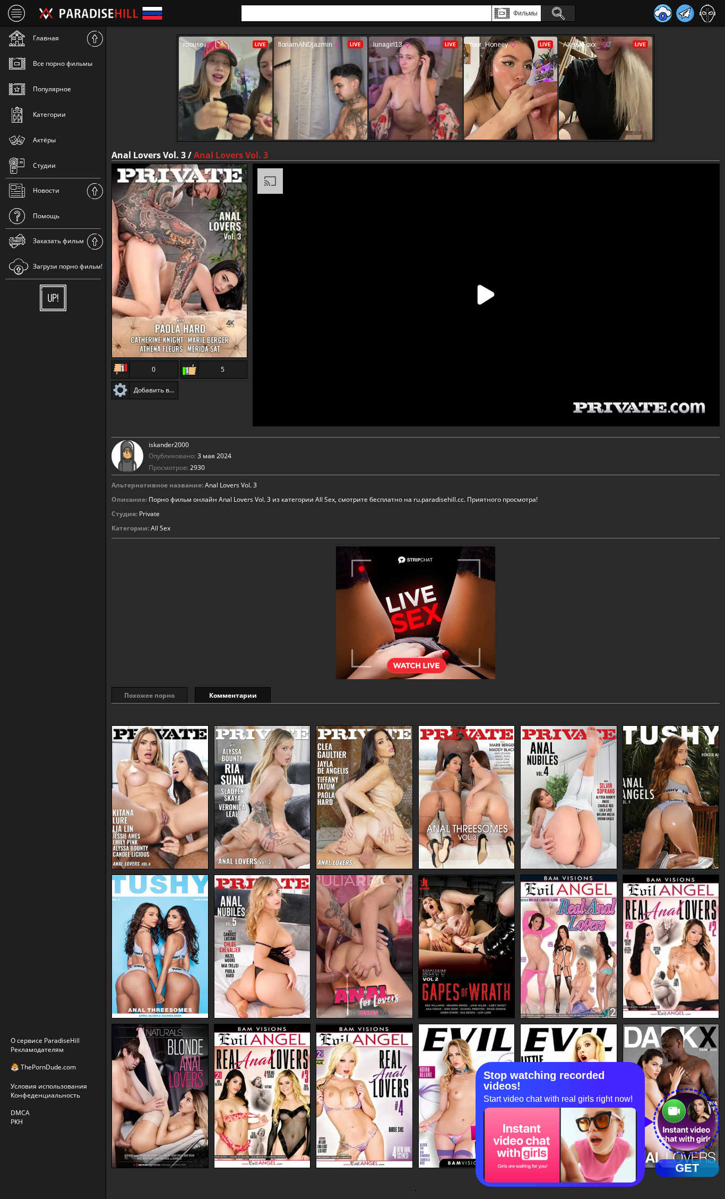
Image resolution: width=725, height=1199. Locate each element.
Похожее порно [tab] (149, 695)
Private (149, 513)
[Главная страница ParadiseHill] (88, 13)
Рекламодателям (37, 1049)
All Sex (160, 528)
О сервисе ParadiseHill (45, 1040)
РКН (17, 1121)
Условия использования (49, 1086)
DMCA (20, 1112)
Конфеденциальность (45, 1095)
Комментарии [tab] (233, 695)
